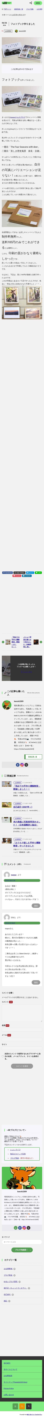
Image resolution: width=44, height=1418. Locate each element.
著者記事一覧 (32, 757)
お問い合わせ (9, 1395)
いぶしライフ (15, 1150)
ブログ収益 (9, 1275)
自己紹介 (8, 1294)
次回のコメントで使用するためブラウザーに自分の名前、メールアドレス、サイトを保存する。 (23, 1056)
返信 (36, 906)
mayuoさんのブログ (17, 117)
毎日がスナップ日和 (18, 1154)
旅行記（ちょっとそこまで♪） (16, 1288)
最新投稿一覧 (18, 9)
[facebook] (18, 765)
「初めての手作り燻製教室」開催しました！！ (16, 642)
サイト (4, 1044)
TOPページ (7, 9)
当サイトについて (10, 1369)
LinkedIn (28, 576)
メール (4, 1035)
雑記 (7, 1301)
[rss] (22, 1406)
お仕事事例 (40, 9)
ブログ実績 (14, 1158)
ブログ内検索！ (21, 1250)
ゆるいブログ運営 (12, 1282)
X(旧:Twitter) (20, 573)
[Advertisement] (22, 420)
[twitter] (26, 765)
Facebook (8, 573)
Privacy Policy (9, 1388)
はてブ (31, 573)
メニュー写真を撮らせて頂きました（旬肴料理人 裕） (27, 642)
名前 (4, 1025)
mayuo (13, 875)
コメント (5, 1002)
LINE (39, 573)
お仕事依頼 (8, 1376)
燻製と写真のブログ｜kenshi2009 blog (34, 1414)
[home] (15, 1228)
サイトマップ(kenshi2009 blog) (15, 1382)
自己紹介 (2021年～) (22, 807)
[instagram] (22, 765)
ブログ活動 (29, 9)
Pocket (18, 576)
